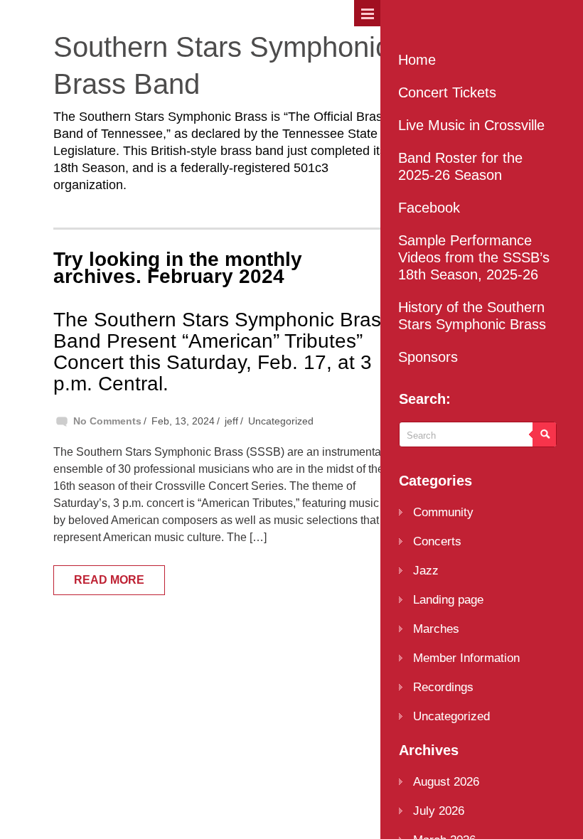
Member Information (466, 658)
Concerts (437, 541)
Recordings (443, 687)
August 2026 (446, 782)
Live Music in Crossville (471, 125)
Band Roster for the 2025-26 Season (460, 166)
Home (417, 60)
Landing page (448, 599)
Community (443, 512)
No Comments (107, 421)
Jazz (426, 570)
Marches (436, 629)
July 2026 (438, 811)
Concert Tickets (447, 92)
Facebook (429, 207)
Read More (109, 580)
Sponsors (428, 357)
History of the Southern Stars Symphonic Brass (472, 315)
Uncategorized (281, 421)
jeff (231, 421)
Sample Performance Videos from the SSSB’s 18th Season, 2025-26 (474, 257)
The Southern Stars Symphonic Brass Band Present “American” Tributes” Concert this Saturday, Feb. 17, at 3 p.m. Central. (222, 352)
